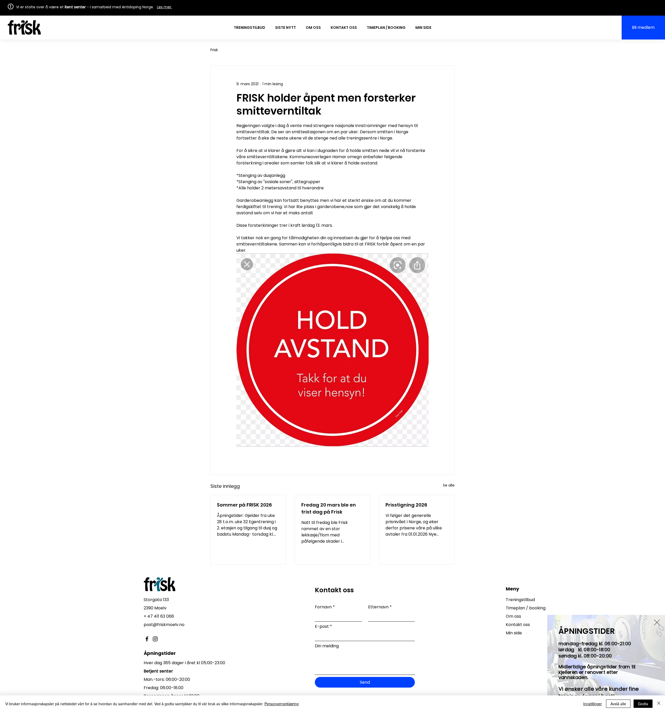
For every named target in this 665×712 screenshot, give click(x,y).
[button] (657, 622)
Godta (643, 703)
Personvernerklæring (281, 703)
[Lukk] (659, 704)
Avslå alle (618, 703)
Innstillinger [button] (592, 703)
